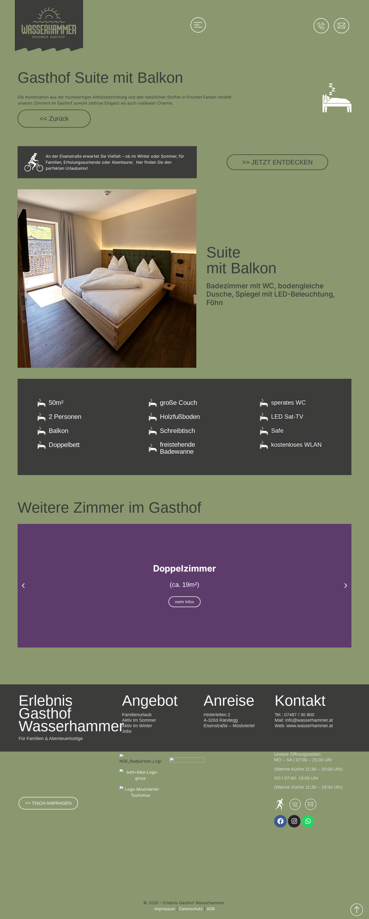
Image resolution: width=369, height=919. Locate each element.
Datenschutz (191, 908)
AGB (211, 908)
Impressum (165, 908)
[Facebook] (280, 821)
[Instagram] (294, 821)
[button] (23, 586)
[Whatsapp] (308, 821)
